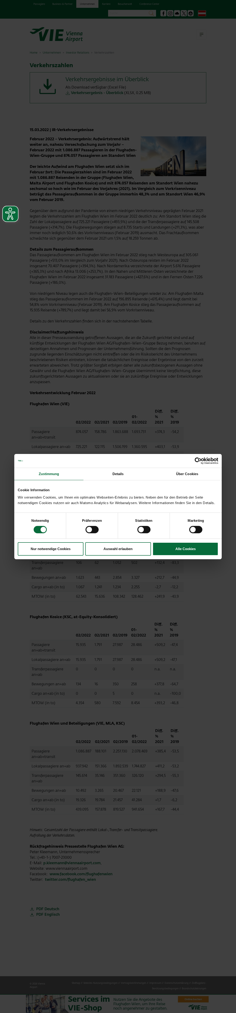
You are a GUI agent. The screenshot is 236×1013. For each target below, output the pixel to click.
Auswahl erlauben (118, 549)
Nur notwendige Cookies (51, 549)
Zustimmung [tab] (49, 474)
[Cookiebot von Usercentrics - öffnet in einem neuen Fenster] (198, 460)
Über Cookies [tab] (187, 474)
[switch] (92, 529)
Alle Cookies (185, 549)
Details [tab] (118, 474)
